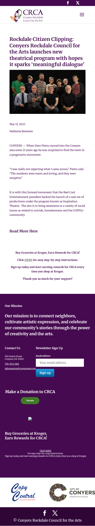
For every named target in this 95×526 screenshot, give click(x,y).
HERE (28, 260)
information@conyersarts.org (20, 368)
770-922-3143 (12, 364)
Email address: (43, 356)
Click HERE (45, 450)
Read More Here (24, 231)
